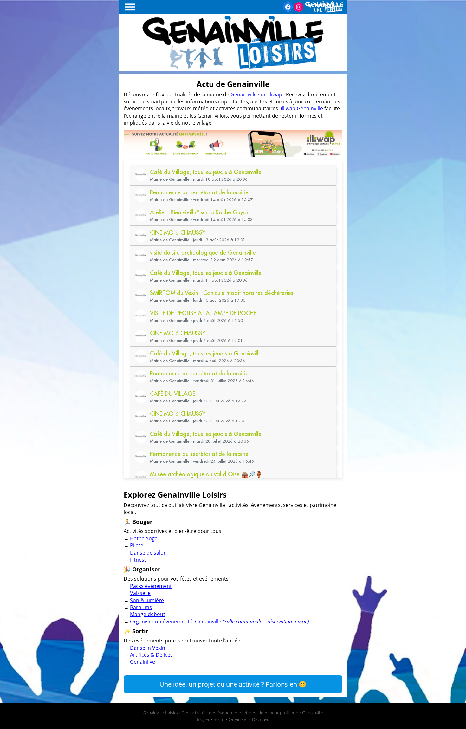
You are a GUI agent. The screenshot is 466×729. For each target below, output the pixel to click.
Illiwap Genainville (302, 108)
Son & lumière (147, 600)
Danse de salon (148, 552)
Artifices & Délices (151, 654)
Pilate (136, 545)
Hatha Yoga (144, 538)
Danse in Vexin (147, 647)
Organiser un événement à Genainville (219, 621)
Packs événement (151, 586)
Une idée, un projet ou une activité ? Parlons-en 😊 (233, 684)
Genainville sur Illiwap (256, 94)
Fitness (138, 559)
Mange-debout (147, 614)
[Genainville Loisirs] (233, 69)
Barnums (141, 607)
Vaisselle (140, 592)
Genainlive (142, 661)
